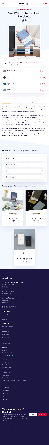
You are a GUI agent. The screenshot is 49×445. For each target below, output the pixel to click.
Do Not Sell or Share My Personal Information (14, 380)
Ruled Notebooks (13, 165)
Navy (8, 77)
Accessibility (5, 319)
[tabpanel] (24, 121)
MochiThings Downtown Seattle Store (28, 62)
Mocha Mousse (11, 70)
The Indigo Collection (24, 9)
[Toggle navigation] (3, 3)
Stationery (11, 177)
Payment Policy (6, 372)
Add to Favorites (25, 96)
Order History (6, 334)
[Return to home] (23, 3)
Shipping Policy (6, 362)
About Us (4, 350)
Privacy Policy (5, 375)
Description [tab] (6, 102)
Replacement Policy (7, 370)
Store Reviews (6, 353)
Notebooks (11, 171)
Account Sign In (6, 331)
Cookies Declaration (7, 378)
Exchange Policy (6, 367)
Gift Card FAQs (6, 343)
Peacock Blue (10, 83)
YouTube (6, 399)
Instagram (7, 390)
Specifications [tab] (22, 102)
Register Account (6, 329)
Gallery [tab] (14, 102)
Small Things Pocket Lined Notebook (24, 15)
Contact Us (5, 314)
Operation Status (7, 355)
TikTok (6, 402)
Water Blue (9, 89)
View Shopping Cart (7, 326)
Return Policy (5, 365)
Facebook (7, 387)
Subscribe (43, 414)
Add (44, 71)
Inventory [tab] (30, 102)
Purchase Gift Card (7, 341)
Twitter (6, 396)
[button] (24, 41)
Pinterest (7, 393)
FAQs (3, 317)
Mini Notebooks (12, 159)
